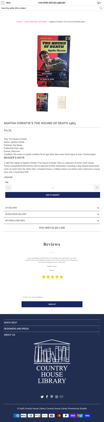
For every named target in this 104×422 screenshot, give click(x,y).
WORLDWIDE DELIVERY (52, 214)
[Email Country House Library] (62, 397)
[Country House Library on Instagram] (57, 397)
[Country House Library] (52, 2)
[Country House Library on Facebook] (47, 397)
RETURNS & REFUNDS (52, 220)
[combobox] (52, 8)
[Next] (98, 61)
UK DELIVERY (52, 208)
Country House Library (35, 408)
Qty (6, 182)
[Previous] (6, 61)
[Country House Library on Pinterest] (52, 397)
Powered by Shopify (77, 408)
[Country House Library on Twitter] (42, 397)
